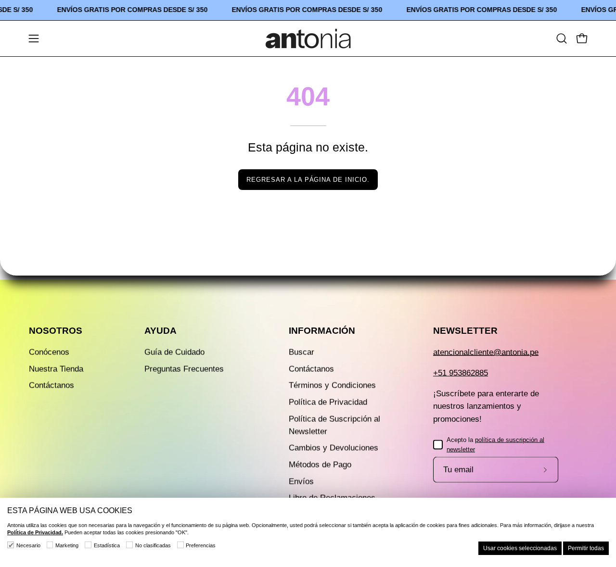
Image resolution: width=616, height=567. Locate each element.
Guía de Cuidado (174, 352)
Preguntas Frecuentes (184, 368)
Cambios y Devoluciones (333, 448)
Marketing (66, 545)
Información (322, 331)
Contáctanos (51, 385)
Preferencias (201, 545)
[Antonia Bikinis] (308, 38)
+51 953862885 (460, 373)
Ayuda (160, 331)
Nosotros (55, 331)
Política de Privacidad (328, 401)
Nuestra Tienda (56, 368)
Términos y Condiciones (332, 385)
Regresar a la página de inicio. (308, 179)
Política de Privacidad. (35, 532)
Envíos (301, 481)
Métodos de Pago (320, 464)
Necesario (28, 545)
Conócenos (49, 352)
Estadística (107, 545)
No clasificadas (153, 545)
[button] (562, 38)
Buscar (301, 352)
